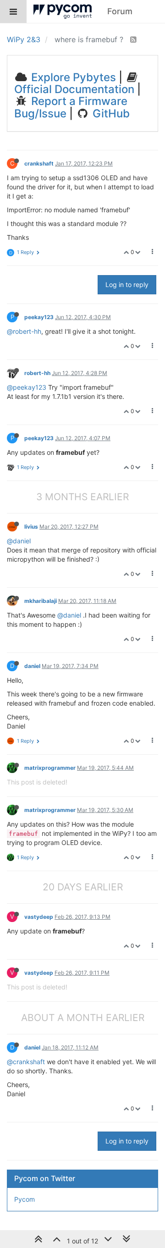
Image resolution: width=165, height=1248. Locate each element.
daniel (32, 666)
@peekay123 (26, 387)
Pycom (24, 1199)
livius (31, 526)
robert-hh (37, 373)
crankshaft (39, 163)
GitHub (110, 113)
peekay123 (39, 317)
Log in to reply (126, 284)
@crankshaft (26, 1062)
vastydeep (38, 916)
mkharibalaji (40, 600)
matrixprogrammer (50, 767)
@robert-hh (24, 331)
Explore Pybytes (72, 77)
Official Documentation (74, 89)
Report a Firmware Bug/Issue (70, 107)
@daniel (19, 541)
